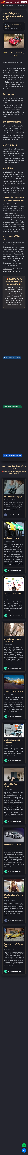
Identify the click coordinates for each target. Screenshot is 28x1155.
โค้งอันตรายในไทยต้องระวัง (13, 691)
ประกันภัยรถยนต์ (7, 269)
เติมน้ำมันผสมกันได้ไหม (12, 538)
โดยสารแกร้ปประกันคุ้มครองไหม (13, 945)
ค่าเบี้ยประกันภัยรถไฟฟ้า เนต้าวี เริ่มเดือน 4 (13, 741)
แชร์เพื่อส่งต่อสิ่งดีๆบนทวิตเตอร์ (13, 455)
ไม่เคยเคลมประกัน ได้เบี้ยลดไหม (13, 595)
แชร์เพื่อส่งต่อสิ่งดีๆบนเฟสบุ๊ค (13, 357)
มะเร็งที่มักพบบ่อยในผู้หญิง (13, 497)
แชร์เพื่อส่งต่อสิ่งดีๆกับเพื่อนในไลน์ (12, 406)
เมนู (25, 2)
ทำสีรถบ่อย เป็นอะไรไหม (12, 845)
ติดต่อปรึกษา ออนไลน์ (14, 271)
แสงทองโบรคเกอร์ (12, 2)
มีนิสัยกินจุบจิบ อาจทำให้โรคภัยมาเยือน (13, 896)
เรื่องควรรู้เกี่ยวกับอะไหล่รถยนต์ (12, 785)
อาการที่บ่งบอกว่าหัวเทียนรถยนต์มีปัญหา (12, 640)
